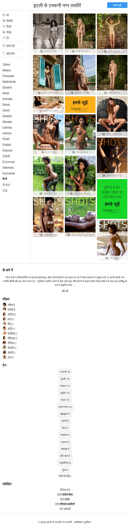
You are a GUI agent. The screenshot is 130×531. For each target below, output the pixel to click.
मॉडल (9, 32)
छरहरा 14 (65, 386)
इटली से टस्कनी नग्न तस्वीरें (57, 5)
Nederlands (9, 81)
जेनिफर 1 (12, 342)
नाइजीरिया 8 (65, 463)
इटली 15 (65, 379)
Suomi (6, 110)
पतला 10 (65, 400)
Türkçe (6, 64)
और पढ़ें (65, 290)
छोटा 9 (65, 428)
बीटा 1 (11, 323)
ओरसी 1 (11, 352)
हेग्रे (65, 494)
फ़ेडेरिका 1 (12, 333)
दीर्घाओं (9, 20)
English (7, 144)
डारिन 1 (11, 328)
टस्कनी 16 (65, 372)
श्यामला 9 (65, 435)
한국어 (6, 184)
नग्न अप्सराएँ (65, 508)
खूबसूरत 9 (65, 414)
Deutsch (7, 116)
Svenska (7, 98)
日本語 (6, 156)
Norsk (6, 93)
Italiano (7, 70)
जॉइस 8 (11, 304)
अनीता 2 (12, 314)
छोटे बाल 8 (65, 456)
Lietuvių (7, 133)
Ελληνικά (9, 161)
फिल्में (8, 26)
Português (8, 75)
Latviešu (7, 127)
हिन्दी (5, 178)
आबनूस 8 (65, 449)
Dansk (6, 104)
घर (7, 15)
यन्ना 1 (11, 357)
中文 (5, 190)
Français (7, 150)
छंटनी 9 (65, 421)
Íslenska (7, 121)
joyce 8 (65, 442)
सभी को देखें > (65, 475)
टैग (7, 37)
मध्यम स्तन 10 (65, 407)
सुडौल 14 (65, 393)
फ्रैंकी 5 (11, 309)
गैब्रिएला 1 (12, 338)
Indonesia (8, 167)
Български (9, 173)
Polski (6, 138)
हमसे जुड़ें (117, 5)
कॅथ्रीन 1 (12, 347)
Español (7, 87)
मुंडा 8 (65, 470)
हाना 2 (11, 319)
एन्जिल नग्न (65, 489)
